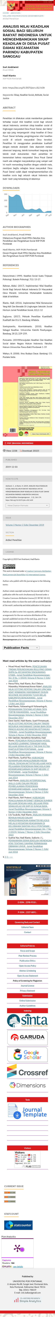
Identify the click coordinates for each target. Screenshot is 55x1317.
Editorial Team (27, 927)
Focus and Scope (27, 951)
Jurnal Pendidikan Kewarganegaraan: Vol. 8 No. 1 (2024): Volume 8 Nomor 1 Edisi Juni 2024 (29, 678)
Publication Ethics (27, 961)
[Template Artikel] (27, 1119)
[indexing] (27, 1077)
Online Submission (27, 1001)
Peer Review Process (28, 956)
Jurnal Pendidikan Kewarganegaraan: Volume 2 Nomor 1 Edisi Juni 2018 (28, 849)
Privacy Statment (27, 991)
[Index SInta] (27, 1028)
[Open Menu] (3, 3)
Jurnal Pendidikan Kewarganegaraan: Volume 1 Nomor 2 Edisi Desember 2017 (28, 715)
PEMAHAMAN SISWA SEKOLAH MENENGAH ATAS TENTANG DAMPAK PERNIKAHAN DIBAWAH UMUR (30, 843)
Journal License (27, 986)
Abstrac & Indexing (27, 971)
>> (11, 857)
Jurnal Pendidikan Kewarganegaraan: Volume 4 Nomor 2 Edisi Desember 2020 (30, 752)
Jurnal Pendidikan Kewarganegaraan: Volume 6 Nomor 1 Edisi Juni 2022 (30, 701)
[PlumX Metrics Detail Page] (17, 1248)
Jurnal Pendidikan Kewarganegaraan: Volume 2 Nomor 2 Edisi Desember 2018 (28, 792)
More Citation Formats (18, 505)
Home (6, 13)
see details (18, 1266)
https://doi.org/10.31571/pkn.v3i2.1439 (26, 87)
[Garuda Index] (27, 1045)
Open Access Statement (27, 976)
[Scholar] (27, 1062)
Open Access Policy (27, 966)
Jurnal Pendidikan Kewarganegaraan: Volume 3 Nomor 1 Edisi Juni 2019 (28, 775)
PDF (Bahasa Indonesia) (20, 443)
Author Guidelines (27, 1006)
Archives (15, 13)
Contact (27, 932)
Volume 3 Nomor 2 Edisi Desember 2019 (23, 16)
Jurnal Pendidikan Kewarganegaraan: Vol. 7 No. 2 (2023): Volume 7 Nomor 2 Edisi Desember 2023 (30, 832)
